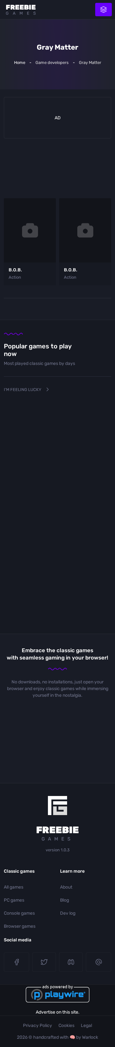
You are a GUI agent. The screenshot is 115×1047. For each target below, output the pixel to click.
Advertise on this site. (58, 1012)
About (66, 887)
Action (15, 277)
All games (13, 887)
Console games (19, 913)
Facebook (16, 962)
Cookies (66, 1025)
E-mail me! (98, 962)
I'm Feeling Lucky (22, 389)
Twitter (44, 962)
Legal (86, 1025)
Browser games (19, 926)
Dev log (67, 913)
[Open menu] (103, 9)
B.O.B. (15, 270)
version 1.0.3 (58, 850)
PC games (14, 900)
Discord (71, 962)
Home (19, 62)
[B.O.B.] (30, 230)
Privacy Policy (37, 1025)
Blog (64, 900)
